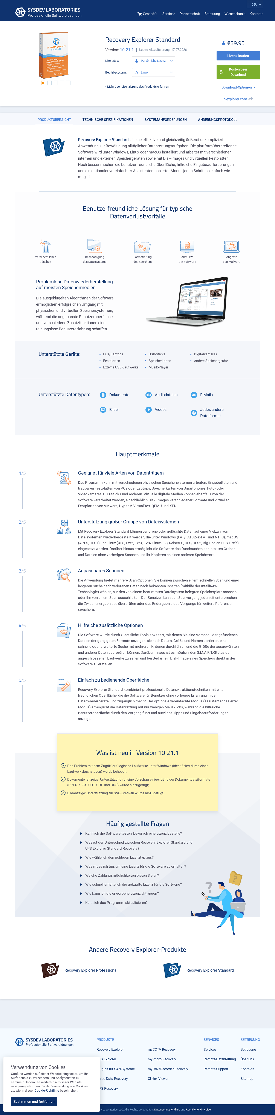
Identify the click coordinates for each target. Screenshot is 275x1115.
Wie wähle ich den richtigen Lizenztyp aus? (119, 857)
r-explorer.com (235, 99)
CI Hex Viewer (158, 1079)
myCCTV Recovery (162, 1049)
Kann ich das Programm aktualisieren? (116, 902)
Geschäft (150, 14)
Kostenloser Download (238, 72)
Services (168, 14)
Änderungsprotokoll (217, 120)
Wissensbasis (235, 14)
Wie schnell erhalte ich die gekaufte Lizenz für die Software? (133, 884)
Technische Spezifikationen (107, 120)
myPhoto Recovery (162, 1059)
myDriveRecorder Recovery (168, 1069)
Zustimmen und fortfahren (34, 1102)
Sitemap (247, 1079)
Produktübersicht (54, 120)
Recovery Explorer (110, 1049)
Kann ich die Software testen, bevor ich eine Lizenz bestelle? (133, 833)
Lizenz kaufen (238, 56)
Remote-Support (216, 1069)
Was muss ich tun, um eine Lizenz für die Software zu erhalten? (135, 866)
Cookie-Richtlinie (47, 1090)
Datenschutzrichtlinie (167, 1109)
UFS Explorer (106, 1059)
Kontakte (256, 14)
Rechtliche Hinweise (198, 1109)
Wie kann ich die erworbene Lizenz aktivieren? (122, 893)
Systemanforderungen (166, 120)
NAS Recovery (107, 1088)
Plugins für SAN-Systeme (116, 1069)
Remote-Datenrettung (220, 1059)
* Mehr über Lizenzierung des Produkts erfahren (137, 86)
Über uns (247, 1059)
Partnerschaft (190, 14)
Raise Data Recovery (112, 1079)
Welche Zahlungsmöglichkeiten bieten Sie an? (122, 875)
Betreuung (212, 14)
